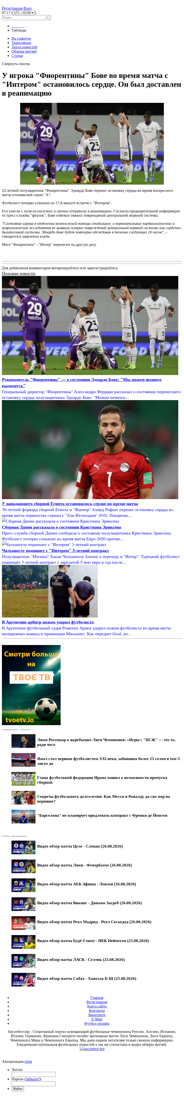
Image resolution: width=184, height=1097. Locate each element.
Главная (96, 998)
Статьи (17, 56)
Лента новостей (24, 47)
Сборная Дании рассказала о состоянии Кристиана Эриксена (61, 527)
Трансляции (21, 43)
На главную (21, 38)
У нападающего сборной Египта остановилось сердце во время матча (70, 503)
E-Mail (97, 1019)
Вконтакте (96, 1015)
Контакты (97, 1011)
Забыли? (33, 1079)
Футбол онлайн (96, 1023)
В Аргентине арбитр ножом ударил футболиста (48, 622)
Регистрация (12, 8)
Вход (27, 8)
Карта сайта (97, 1006)
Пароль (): (27, 1079)
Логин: (17, 1070)
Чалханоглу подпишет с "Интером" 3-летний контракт (55, 550)
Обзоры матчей (24, 51)
